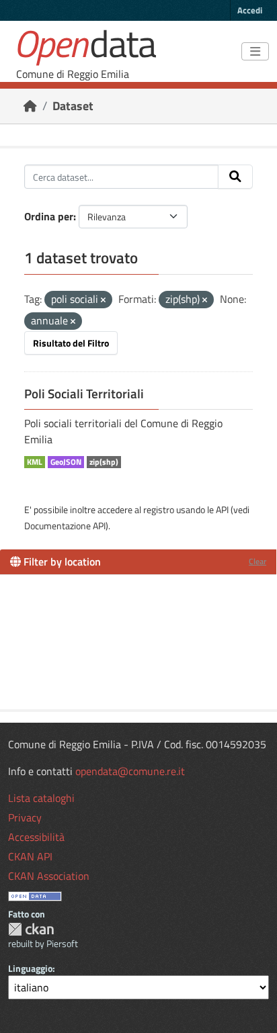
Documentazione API (65, 526)
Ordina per (48, 216)
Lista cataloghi (41, 798)
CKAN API (30, 856)
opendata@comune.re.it (130, 771)
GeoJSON (65, 462)
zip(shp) (103, 462)
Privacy (25, 817)
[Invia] (235, 177)
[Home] (30, 106)
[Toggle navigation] (255, 51)
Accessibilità (36, 837)
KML (34, 462)
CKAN (31, 929)
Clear (257, 561)
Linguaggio (30, 968)
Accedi (249, 10)
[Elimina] (103, 300)
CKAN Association (48, 876)
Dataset (72, 106)
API (222, 509)
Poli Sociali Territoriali (84, 394)
